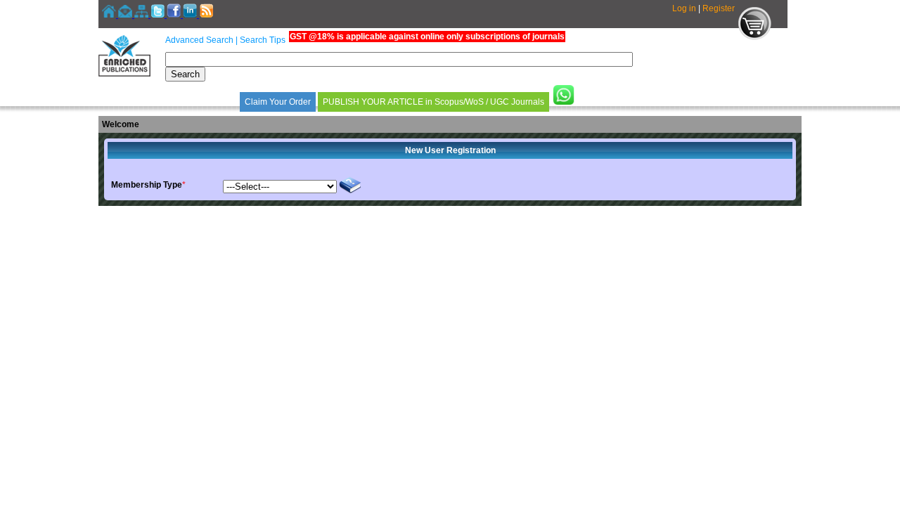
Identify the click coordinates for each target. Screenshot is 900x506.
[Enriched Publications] (124, 74)
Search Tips (262, 40)
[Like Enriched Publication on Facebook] (175, 15)
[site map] (142, 15)
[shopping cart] (754, 37)
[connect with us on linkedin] (191, 15)
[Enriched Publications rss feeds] (206, 15)
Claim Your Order (278, 102)
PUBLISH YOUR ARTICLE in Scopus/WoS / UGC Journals (433, 102)
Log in (684, 8)
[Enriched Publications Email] (126, 15)
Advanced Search (199, 40)
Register (718, 8)
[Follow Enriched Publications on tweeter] (158, 15)
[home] (110, 15)
